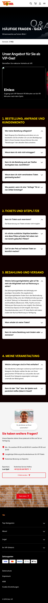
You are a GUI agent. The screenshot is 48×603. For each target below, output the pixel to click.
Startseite (5, 42)
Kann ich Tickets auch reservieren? (18, 219)
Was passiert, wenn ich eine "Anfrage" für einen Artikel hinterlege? (22, 188)
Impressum (6, 576)
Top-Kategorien (8, 523)
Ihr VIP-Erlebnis (8, 547)
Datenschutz (7, 571)
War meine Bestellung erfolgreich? (18, 131)
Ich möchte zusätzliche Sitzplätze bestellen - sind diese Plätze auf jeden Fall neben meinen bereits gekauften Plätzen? (22, 236)
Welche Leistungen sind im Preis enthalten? (22, 364)
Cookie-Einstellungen (10, 587)
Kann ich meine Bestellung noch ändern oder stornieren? (22, 333)
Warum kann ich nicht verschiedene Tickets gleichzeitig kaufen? (21, 176)
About (4, 531)
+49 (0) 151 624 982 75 (22, 469)
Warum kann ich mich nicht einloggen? (20, 152)
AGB (4, 581)
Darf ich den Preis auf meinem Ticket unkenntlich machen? (20, 250)
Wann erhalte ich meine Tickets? (17, 322)
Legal (4, 539)
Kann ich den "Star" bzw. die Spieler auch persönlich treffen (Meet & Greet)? (21, 389)
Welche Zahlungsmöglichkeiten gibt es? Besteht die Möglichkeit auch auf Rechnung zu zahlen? (22, 283)
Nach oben (24, 496)
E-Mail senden (24, 475)
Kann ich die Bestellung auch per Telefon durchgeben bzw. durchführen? (21, 163)
